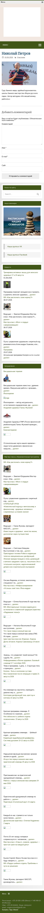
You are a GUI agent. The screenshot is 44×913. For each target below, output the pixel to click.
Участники (21, 57)
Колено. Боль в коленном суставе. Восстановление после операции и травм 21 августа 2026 (21, 673)
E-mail (5, 156)
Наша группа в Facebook (17, 255)
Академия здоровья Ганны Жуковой (18, 408)
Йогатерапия (9, 393)
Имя (4, 148)
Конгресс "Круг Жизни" (10, 910)
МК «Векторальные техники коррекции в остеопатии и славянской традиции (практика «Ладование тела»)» (22, 609)
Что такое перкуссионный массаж (17, 631)
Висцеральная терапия (13, 371)
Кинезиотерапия (10, 430)
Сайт (4, 165)
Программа (8, 350)
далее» (33, 295)
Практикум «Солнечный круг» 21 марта (19, 802)
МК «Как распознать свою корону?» (18, 297)
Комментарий (7, 124)
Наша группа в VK (14, 247)
